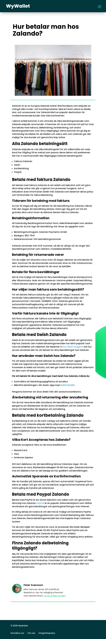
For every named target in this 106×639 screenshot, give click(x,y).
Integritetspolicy (47, 633)
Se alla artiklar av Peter (54, 595)
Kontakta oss (17, 633)
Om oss (31, 633)
